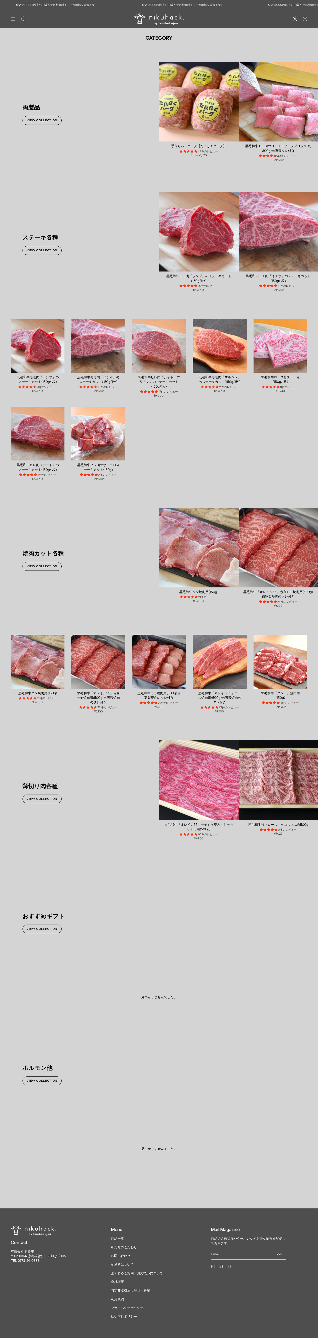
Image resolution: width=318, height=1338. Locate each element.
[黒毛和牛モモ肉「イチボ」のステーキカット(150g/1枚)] (98, 346)
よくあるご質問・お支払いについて (137, 1273)
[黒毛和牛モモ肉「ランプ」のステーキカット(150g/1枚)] (199, 232)
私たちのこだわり (124, 1247)
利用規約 (117, 1299)
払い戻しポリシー (124, 1316)
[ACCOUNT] (295, 19)
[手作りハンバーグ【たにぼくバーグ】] (199, 102)
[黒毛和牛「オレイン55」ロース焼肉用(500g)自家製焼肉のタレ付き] (219, 661)
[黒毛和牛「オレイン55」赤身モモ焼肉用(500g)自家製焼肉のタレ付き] (98, 661)
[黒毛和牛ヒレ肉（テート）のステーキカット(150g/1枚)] (37, 433)
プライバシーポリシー (127, 1308)
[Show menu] (13, 19)
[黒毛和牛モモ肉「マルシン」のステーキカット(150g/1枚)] (219, 346)
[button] (23, 19)
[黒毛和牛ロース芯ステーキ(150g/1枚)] (280, 346)
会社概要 (117, 1282)
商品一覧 (117, 1238)
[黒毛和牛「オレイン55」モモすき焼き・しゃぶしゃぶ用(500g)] (199, 780)
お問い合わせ (120, 1256)
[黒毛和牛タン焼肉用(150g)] (199, 548)
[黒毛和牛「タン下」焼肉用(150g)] (280, 661)
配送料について (122, 1264)
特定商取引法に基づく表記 (130, 1290)
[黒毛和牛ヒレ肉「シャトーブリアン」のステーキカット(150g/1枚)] (159, 346)
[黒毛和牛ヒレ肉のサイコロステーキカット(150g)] (98, 433)
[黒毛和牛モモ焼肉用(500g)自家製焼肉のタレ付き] (159, 661)
